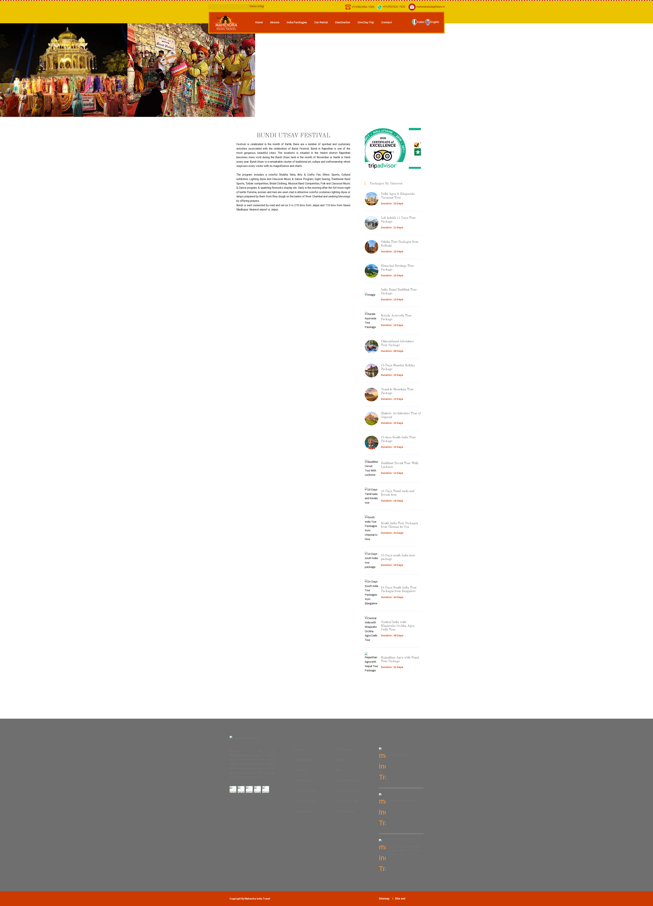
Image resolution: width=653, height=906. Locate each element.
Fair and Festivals (305, 760)
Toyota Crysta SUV (306, 791)
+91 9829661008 (398, 755)
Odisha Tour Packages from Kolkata (399, 243)
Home (259, 22)
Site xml (400, 898)
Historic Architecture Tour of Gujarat (401, 415)
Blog (338, 770)
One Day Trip (365, 22)
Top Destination (345, 811)
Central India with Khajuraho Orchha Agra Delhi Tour (397, 626)
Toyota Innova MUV (347, 801)
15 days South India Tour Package (398, 439)
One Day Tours (303, 780)
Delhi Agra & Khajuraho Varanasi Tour (398, 195)
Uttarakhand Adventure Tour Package (397, 343)
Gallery (340, 760)
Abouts (274, 22)
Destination (342, 22)
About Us (300, 749)
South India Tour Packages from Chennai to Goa (399, 525)
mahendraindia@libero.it (430, 6)
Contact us (301, 770)
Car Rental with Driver (348, 780)
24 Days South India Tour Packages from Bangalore (399, 589)
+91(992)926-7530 (393, 6)
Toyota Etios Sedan (347, 791)
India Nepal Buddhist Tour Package (399, 291)
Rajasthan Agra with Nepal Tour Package (400, 659)
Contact (386, 22)
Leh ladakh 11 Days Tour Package (398, 219)
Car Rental (321, 22)
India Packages (297, 22)
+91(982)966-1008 (362, 6)
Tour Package (344, 749)
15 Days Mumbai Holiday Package (398, 367)
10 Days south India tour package (398, 557)
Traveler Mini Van (305, 801)
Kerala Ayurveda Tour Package (396, 317)
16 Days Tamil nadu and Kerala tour (397, 493)
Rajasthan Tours (304, 811)
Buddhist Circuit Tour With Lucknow (399, 465)
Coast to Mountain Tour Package (397, 391)
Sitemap (384, 898)
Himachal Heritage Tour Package (397, 267)
